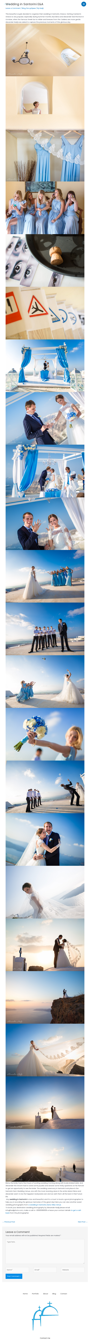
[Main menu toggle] (83, 4)
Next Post (83, 1222)
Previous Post (8, 1222)
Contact (63, 1294)
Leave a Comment (13, 8)
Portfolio (35, 1294)
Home (25, 1294)
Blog (24, 8)
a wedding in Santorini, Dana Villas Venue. (44, 1205)
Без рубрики (31, 8)
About (45, 1294)
